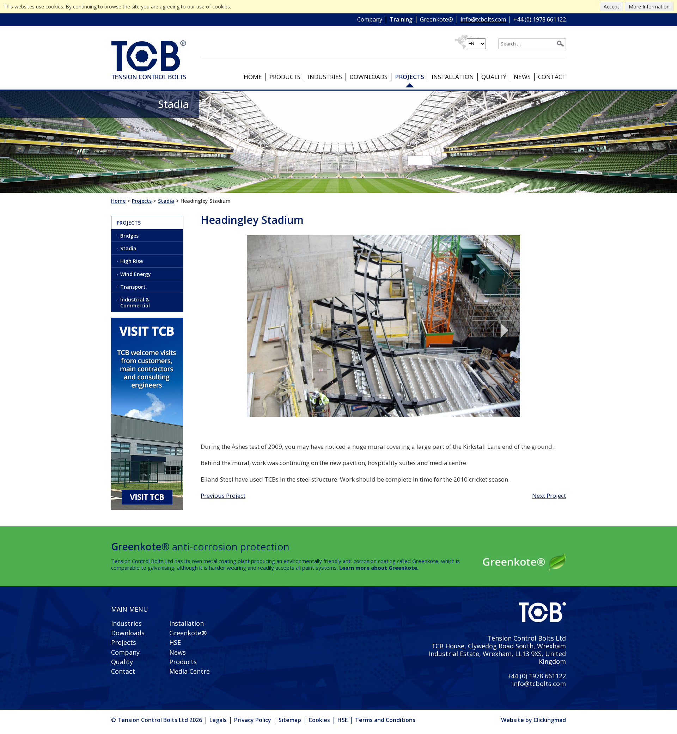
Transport (133, 286)
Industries (325, 77)
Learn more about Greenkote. (379, 567)
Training (401, 19)
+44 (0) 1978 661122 (539, 19)
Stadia (128, 248)
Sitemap (290, 720)
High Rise (131, 261)
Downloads (368, 77)
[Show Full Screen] (383, 326)
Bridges (129, 235)
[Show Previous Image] (258, 330)
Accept (611, 6)
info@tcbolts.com (483, 19)
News (522, 77)
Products (284, 77)
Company (369, 19)
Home (253, 77)
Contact (552, 77)
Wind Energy (135, 274)
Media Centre (189, 671)
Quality (493, 77)
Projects (409, 77)
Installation (453, 77)
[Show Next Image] (509, 330)
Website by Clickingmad (533, 720)
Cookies (319, 720)
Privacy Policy (252, 720)
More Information (649, 6)
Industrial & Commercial (135, 302)
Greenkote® (436, 19)
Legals (218, 720)
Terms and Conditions (385, 720)
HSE (175, 642)
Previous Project (223, 495)
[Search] (560, 44)
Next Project (549, 495)
